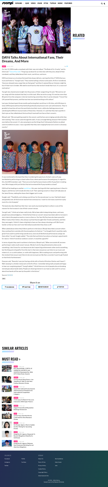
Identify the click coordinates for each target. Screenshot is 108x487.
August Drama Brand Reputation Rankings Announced (23, 408)
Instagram (44, 287)
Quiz (27, 3)
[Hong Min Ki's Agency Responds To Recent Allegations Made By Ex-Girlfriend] (7, 434)
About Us (40, 458)
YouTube (23, 462)
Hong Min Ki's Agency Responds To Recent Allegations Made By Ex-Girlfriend (24, 436)
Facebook (10, 287)
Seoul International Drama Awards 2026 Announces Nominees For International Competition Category (24, 391)
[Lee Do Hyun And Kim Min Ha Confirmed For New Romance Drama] (7, 415)
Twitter (27, 287)
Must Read (10, 359)
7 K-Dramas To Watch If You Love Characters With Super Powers (24, 400)
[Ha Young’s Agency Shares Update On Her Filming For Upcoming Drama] (7, 425)
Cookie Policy (42, 469)
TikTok (23, 458)
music (15, 366)
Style (46, 3)
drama (16, 377)
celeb (15, 432)
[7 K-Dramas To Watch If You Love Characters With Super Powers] (7, 399)
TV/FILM (53, 3)
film (15, 413)
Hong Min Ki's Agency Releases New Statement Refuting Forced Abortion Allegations (23, 445)
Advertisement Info (43, 475)
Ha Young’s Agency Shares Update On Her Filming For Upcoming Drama (24, 426)
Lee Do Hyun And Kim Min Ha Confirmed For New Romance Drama (23, 417)
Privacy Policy (42, 465)
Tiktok (61, 287)
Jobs (56, 465)
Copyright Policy (42, 472)
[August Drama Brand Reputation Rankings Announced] (7, 407)
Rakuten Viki (57, 482)
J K (67, 66)
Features (68, 3)
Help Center (58, 462)
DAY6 (4, 278)
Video (33, 3)
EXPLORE (18, 3)
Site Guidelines (59, 458)
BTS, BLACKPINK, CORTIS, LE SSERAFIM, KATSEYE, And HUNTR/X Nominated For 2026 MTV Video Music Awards (23, 371)
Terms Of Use (41, 462)
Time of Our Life (14, 72)
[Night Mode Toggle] (104, 3)
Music (60, 3)
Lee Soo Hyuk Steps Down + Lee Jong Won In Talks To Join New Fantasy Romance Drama (23, 381)
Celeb (39, 3)
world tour (27, 188)
